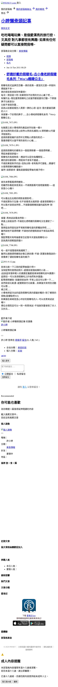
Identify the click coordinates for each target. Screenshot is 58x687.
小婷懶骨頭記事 (16, 20)
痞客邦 (18, 340)
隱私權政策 (48, 647)
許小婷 (4, 325)
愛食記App (31, 616)
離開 (15, 682)
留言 (24, 340)
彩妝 (20, 351)
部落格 (9, 59)
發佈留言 (5, 377)
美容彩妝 (22, 347)
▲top (3, 355)
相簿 (8, 56)
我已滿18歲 (6, 682)
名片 (8, 63)
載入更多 (5, 361)
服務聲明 (29, 650)
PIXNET (13, 647)
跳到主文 (5, 28)
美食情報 (23, 51)
